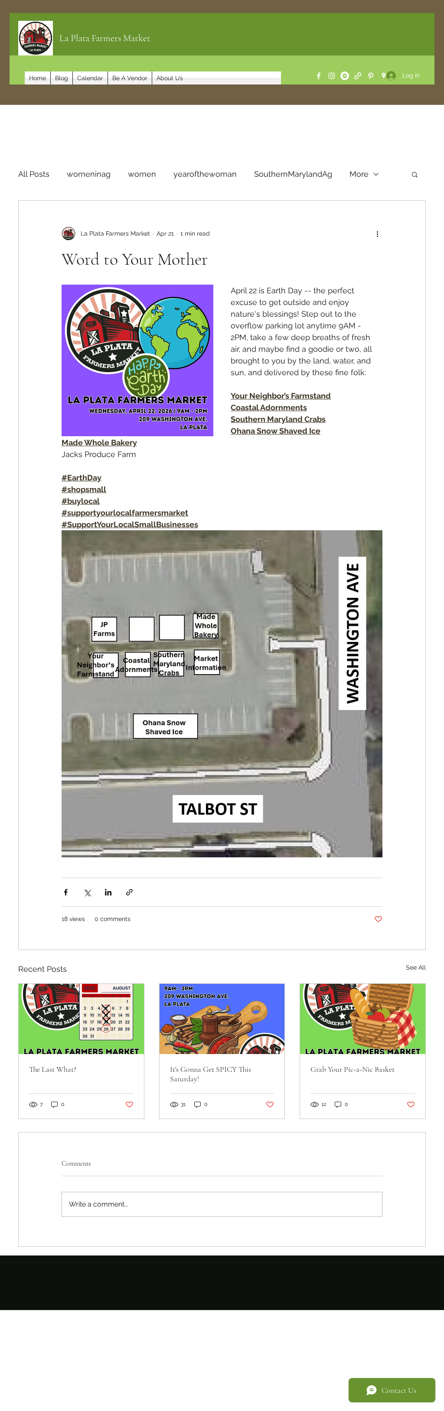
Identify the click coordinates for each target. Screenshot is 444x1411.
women (142, 173)
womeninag (89, 173)
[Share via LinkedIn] (108, 892)
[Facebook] (318, 75)
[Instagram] (331, 75)
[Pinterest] (370, 75)
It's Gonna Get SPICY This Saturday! (210, 1073)
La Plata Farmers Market (104, 38)
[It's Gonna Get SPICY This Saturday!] (222, 1019)
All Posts (33, 173)
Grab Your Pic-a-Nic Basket (352, 1069)
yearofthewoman (205, 173)
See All (416, 967)
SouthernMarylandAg (293, 173)
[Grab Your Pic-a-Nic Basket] (362, 1019)
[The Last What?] (81, 1019)
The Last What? (52, 1069)
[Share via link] (129, 892)
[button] (415, 174)
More (359, 173)
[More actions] (377, 233)
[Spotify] (344, 75)
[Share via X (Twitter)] (87, 892)
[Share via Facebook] (66, 892)
